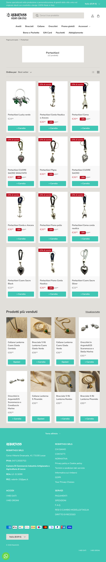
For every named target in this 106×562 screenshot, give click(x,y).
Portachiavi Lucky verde (19, 114)
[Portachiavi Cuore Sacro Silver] (85, 261)
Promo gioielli (68, 26)
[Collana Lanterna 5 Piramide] (41, 381)
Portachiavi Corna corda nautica (83, 227)
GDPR (58, 477)
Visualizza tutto (92, 311)
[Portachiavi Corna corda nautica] (85, 206)
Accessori (83, 26)
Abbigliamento (76, 32)
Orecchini (53, 26)
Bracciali (29, 26)
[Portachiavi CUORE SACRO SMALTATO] (21, 151)
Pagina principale (12, 40)
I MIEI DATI (11, 495)
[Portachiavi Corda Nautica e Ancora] (53, 96)
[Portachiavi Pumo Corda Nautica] (53, 261)
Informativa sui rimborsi (66, 472)
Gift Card (47, 32)
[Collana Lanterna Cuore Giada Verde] (65, 327)
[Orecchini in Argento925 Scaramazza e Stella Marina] (89, 327)
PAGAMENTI (61, 495)
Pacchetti (60, 32)
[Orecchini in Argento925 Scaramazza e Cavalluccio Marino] (16, 381)
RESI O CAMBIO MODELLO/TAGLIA (72, 509)
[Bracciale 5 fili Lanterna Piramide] (89, 381)
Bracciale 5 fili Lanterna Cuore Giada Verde (39, 345)
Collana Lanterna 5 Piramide (40, 398)
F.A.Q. (58, 505)
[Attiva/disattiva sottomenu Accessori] (89, 26)
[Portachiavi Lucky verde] (21, 96)
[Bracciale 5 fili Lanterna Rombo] (65, 381)
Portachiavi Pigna (48, 170)
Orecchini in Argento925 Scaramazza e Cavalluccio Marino (14, 402)
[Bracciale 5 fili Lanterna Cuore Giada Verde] (41, 327)
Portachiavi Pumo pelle (51, 225)
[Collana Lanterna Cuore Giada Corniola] (16, 327)
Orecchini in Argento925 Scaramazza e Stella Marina (87, 347)
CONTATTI (60, 454)
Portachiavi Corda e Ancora (21, 225)
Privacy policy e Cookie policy (68, 463)
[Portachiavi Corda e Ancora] (21, 206)
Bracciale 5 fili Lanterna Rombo (64, 398)
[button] (98, 16)
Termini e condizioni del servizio (70, 468)
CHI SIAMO (60, 449)
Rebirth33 (15, 545)
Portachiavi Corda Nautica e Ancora (52, 116)
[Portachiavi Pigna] (53, 151)
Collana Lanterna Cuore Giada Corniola (16, 345)
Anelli (18, 26)
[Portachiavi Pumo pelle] (53, 206)
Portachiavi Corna (80, 114)
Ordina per (11, 72)
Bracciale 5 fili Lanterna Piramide (89, 398)
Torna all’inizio (51, 433)
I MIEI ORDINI (12, 500)
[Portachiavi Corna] (85, 96)
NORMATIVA (61, 458)
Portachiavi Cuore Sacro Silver (83, 282)
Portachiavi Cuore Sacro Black (19, 282)
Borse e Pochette (31, 32)
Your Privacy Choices (64, 482)
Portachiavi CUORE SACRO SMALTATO (17, 172)
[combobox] (58, 15)
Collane (41, 26)
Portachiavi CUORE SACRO (81, 172)
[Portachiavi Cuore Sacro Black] (21, 261)
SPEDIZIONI (60, 500)
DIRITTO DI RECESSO (65, 514)
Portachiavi (24, 40)
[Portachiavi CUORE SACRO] (85, 151)
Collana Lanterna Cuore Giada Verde (64, 345)
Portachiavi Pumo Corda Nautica (51, 282)
